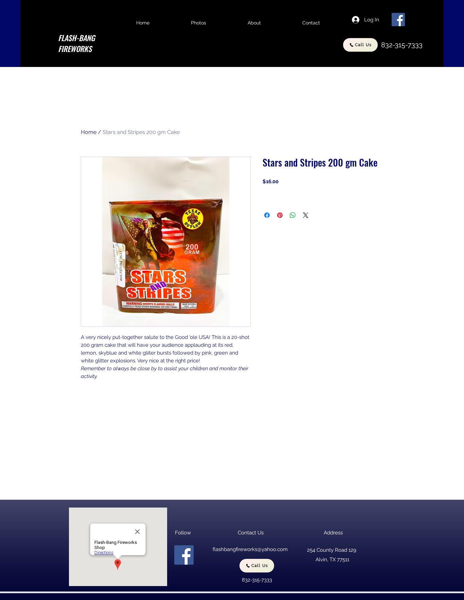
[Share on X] (306, 215)
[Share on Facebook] (267, 215)
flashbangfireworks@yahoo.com (250, 549)
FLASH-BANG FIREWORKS (76, 43)
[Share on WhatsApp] (293, 215)
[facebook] (184, 555)
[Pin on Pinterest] (280, 215)
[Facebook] (398, 19)
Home (88, 132)
